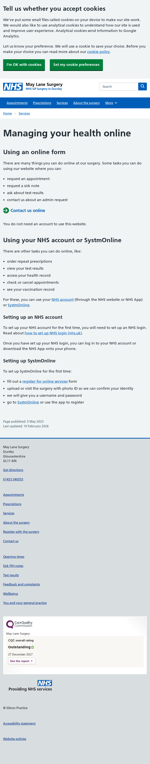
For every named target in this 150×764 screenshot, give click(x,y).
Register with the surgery (21, 532)
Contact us (10, 541)
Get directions (13, 470)
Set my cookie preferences (76, 64)
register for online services (45, 381)
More (110, 103)
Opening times (13, 557)
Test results (11, 575)
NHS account (63, 299)
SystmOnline (18, 305)
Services (62, 103)
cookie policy (98, 51)
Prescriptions (42, 103)
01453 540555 (13, 479)
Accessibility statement (19, 723)
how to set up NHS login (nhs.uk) (53, 333)
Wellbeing (10, 594)
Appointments (17, 103)
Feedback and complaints (21, 584)
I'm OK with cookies (24, 64)
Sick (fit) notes (13, 566)
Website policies (14, 739)
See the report (19, 661)
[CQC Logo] (19, 627)
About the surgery (86, 103)
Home (7, 113)
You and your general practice (25, 603)
